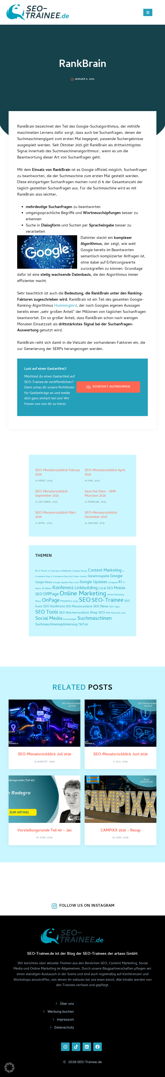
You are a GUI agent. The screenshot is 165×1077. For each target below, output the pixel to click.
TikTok (83, 624)
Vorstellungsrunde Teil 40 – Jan (44, 831)
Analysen (66, 571)
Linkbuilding (86, 588)
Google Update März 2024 (66, 583)
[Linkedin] (86, 1046)
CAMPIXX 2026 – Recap (121, 831)
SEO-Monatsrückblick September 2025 (51, 494)
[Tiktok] (76, 1046)
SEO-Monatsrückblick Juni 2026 (120, 754)
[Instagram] (65, 1046)
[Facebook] (97, 1046)
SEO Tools (46, 612)
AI (36, 571)
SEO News (100, 606)
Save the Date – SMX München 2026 (100, 494)
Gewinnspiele (98, 576)
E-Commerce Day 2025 (62, 577)
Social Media (48, 619)
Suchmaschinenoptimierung (56, 624)
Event (76, 577)
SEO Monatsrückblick (79, 607)
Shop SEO (97, 613)
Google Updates (93, 582)
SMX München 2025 (115, 613)
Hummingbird (65, 306)
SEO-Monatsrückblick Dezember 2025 (101, 515)
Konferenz (63, 588)
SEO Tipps (114, 607)
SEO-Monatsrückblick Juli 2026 (44, 754)
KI (120, 582)
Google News (43, 582)
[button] (9, 1067)
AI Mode (42, 571)
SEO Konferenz (54, 606)
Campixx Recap (79, 571)
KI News (47, 589)
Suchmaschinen (94, 619)
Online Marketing (83, 594)
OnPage (51, 601)
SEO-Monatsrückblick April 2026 (105, 472)
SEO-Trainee (108, 600)
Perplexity (66, 601)
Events (83, 577)
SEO (85, 601)
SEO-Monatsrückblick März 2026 (55, 515)
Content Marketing (105, 570)
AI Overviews (54, 571)
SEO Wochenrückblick (74, 613)
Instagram (113, 583)
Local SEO (105, 588)
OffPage (51, 594)
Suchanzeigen (69, 619)
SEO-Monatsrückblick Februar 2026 (57, 472)
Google (116, 576)
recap (75, 601)
